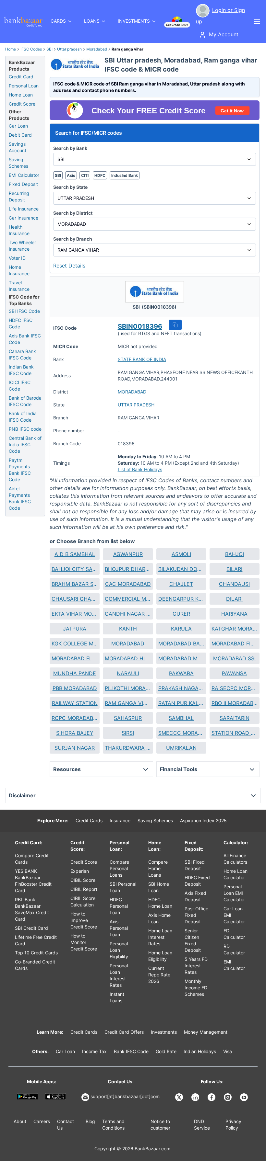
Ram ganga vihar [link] (127, 49)
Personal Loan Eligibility (119, 950)
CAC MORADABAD (128, 584)
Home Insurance (19, 270)
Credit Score (22, 104)
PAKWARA (181, 673)
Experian (79, 871)
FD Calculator (234, 934)
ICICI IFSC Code (19, 386)
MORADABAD (132, 391)
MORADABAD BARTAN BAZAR (181, 643)
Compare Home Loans (158, 868)
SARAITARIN (234, 718)
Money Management (205, 1032)
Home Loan (21, 94)
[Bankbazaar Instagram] (228, 1097)
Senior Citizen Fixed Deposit (193, 940)
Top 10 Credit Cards (36, 952)
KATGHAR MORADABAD (235, 628)
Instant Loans (117, 997)
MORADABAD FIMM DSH (235, 643)
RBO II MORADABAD (235, 703)
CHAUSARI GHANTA (75, 599)
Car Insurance (23, 218)
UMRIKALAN (181, 748)
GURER (181, 613)
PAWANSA (234, 673)
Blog (90, 1121)
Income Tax (94, 1051)
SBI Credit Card (31, 928)
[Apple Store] (55, 1096)
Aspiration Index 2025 (203, 820)
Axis (71, 175)
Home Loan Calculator (236, 874)
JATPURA (74, 628)
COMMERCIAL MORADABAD (128, 599)
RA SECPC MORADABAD (235, 688)
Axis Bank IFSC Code (25, 339)
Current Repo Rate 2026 (159, 974)
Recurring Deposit (19, 196)
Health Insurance (19, 230)
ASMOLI (181, 554)
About (20, 1121)
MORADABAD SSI (234, 658)
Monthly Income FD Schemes (196, 987)
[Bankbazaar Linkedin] (195, 1097)
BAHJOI (234, 554)
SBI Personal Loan (123, 887)
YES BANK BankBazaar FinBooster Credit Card (33, 880)
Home (10, 49)
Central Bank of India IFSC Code (25, 444)
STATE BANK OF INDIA (142, 359)
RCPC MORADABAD (75, 718)
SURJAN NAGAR (74, 748)
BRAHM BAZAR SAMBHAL (75, 584)
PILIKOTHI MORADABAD (128, 688)
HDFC (99, 175)
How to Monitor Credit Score (83, 942)
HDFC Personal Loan (119, 906)
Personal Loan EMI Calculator (234, 893)
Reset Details (69, 265)
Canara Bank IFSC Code (22, 354)
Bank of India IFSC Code (23, 417)
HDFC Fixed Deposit (197, 881)
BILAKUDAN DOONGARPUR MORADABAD (181, 569)
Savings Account (17, 147)
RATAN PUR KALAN (181, 703)
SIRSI (128, 733)
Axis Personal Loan (119, 928)
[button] (175, 325)
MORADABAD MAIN (181, 658)
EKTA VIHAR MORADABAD (75, 613)
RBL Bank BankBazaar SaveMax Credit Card (32, 909)
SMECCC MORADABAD (181, 733)
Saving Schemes (18, 163)
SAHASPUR (128, 718)
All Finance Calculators (235, 859)
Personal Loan (24, 85)
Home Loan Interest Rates (160, 937)
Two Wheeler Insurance (22, 246)
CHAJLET (181, 584)
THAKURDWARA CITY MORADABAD (128, 748)
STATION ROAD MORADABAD (235, 733)
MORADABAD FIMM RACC (75, 658)
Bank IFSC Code (131, 1051)
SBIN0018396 (140, 326)
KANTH (128, 628)
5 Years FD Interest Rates (196, 965)
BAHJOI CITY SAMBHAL (75, 569)
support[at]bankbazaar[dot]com (125, 1096)
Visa (227, 1051)
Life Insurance (24, 208)
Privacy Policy (233, 1125)
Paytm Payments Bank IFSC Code (20, 469)
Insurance (120, 820)
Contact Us (65, 1125)
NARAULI (128, 673)
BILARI (234, 569)
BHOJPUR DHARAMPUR (128, 569)
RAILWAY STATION (75, 703)
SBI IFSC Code (24, 311)
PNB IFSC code (25, 429)
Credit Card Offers (124, 1032)
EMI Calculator (24, 175)
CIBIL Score (82, 880)
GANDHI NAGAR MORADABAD (128, 613)
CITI (85, 175)
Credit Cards (89, 820)
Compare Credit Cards (32, 859)
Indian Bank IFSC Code (21, 370)
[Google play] (27, 1096)
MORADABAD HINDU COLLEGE (128, 658)
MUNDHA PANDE (74, 673)
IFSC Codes (31, 49)
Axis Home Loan (159, 918)
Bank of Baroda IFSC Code (25, 401)
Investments (164, 1032)
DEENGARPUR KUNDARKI (181, 599)
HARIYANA (234, 613)
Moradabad (96, 49)
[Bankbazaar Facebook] (212, 1097)
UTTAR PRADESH (136, 404)
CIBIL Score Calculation (82, 901)
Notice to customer (160, 1125)
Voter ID (17, 258)
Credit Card (21, 76)
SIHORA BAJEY (74, 733)
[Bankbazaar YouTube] (244, 1097)
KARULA (181, 628)
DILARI (234, 599)
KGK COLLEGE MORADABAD (75, 643)
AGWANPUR (128, 554)
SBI (49, 49)
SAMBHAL (181, 718)
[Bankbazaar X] (179, 1097)
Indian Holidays (200, 1051)
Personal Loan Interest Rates (119, 975)
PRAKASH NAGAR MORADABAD (181, 688)
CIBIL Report (83, 889)
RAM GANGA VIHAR (128, 703)
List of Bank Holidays (140, 469)
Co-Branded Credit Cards (35, 965)
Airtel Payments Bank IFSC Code (20, 498)
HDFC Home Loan (160, 903)
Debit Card (20, 135)
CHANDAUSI (234, 584)
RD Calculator (234, 949)
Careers (41, 1121)
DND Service (202, 1125)
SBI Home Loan (158, 887)
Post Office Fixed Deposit (196, 915)
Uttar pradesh (69, 49)
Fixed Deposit (23, 184)
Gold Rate (166, 1051)
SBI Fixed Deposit (195, 865)
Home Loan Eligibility (160, 956)
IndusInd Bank (124, 175)
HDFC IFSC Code (20, 323)
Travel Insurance (19, 286)
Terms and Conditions (113, 1125)
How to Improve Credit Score (83, 920)
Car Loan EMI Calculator (234, 915)
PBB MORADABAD (75, 688)
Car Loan (18, 126)
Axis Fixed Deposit (195, 896)
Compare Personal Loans (119, 868)
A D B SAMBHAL (74, 554)
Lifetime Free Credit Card (36, 940)
